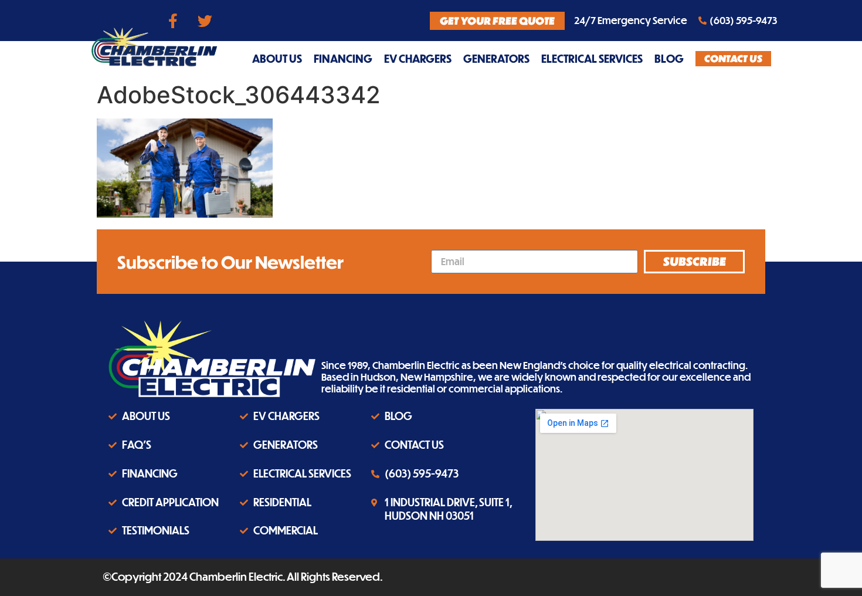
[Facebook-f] (173, 20)
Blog (669, 58)
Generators (496, 58)
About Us (277, 58)
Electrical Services (592, 58)
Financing (343, 58)
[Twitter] (205, 20)
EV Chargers (418, 58)
